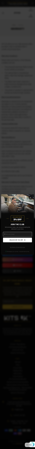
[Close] (30, 197)
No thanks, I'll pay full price (17, 247)
